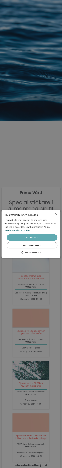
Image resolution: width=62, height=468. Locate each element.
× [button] (55, 213)
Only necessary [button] (32, 245)
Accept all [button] (32, 237)
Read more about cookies (17, 230)
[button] (31, 252)
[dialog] (31, 234)
